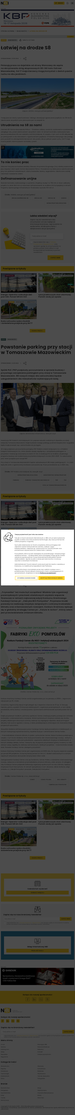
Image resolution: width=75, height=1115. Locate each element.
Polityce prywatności (48, 573)
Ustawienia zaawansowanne (26, 578)
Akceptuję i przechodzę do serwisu (51, 578)
